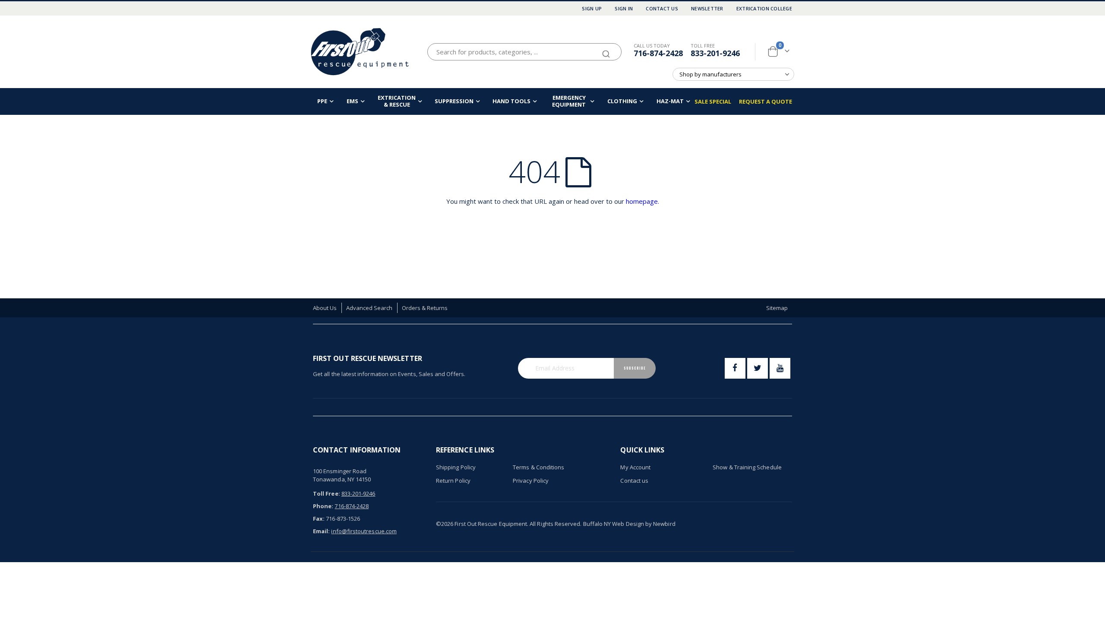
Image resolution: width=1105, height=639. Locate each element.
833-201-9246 (715, 53)
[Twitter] (757, 368)
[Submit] (606, 50)
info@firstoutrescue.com (364, 531)
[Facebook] (735, 368)
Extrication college (764, 8)
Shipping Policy (456, 467)
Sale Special (713, 101)
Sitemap (777, 308)
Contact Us (662, 8)
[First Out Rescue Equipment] (360, 52)
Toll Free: (326, 493)
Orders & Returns (425, 308)
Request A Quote (765, 101)
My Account (635, 467)
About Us (325, 308)
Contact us (634, 480)
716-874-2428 (658, 53)
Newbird (664, 524)
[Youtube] (780, 368)
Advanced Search (369, 308)
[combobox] (524, 51)
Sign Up (592, 8)
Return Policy (453, 480)
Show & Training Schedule (747, 467)
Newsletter (707, 8)
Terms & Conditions (538, 467)
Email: (321, 531)
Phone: (323, 506)
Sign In (624, 8)
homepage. (642, 201)
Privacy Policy (531, 480)
